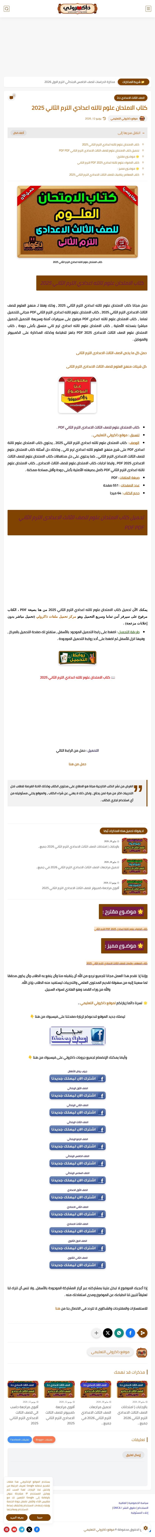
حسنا (40, 1517)
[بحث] (6, 9)
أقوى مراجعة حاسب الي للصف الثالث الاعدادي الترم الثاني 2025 (24, 1415)
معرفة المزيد (17, 1517)
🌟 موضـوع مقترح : (127, 156)
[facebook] (37, 1529)
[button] (130, 1333)
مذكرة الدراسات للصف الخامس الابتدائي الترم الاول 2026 (79, 82)
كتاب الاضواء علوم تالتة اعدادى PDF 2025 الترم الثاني (108, 162)
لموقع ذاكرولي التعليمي (98, 1003)
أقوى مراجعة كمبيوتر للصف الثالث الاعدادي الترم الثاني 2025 (80, 888)
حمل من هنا (77, 764)
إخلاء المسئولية (139, 1512)
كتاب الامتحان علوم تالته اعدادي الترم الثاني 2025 (110, 144)
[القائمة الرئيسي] (148, 9)
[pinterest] (6, 1529)
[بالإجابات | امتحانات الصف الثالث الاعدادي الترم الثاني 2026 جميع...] (134, 846)
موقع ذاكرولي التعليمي (124, 118)
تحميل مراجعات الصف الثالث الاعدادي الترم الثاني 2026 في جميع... (77, 867)
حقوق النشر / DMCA (124, 1507)
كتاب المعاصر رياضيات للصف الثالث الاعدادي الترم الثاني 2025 (104, 174)
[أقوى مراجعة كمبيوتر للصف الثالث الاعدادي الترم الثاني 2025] (134, 887)
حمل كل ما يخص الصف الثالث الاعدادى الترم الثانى (111, 353)
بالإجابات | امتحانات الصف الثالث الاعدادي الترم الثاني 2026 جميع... (78, 846)
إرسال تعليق (133, 1455)
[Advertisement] (77, 47)
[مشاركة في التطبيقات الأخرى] (96, 1333)
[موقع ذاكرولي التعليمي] (77, 9)
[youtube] (14, 1529)
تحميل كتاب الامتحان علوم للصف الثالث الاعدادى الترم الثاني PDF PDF (99, 150)
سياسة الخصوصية (138, 1502)
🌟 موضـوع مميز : (128, 168)
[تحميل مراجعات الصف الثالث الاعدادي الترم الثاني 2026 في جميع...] (134, 867)
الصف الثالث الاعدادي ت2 (131, 97)
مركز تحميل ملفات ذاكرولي (56, 616)
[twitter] (29, 1529)
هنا (57, 1308)
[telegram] (22, 1529)
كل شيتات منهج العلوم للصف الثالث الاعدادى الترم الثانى (106, 366)
